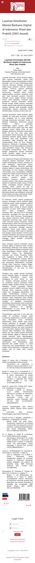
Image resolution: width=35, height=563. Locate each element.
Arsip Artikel (15, 43)
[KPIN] (17, 6)
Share (5, 494)
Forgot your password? (17, 541)
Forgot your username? (17, 539)
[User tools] (30, 39)
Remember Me (18, 532)
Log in (17, 534)
